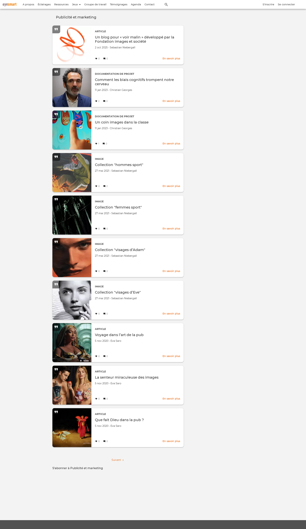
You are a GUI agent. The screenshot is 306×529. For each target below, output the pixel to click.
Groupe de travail (95, 4)
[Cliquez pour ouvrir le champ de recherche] (166, 4)
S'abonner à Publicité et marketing (77, 468)
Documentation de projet (114, 73)
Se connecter (286, 4)
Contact (149, 4)
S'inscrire (268, 4)
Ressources (61, 4)
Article (100, 31)
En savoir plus (171, 58)
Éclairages (44, 4)
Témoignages (118, 4)
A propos (28, 4)
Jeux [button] (75, 4)
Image (99, 159)
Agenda (136, 4)
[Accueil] (9, 4)
